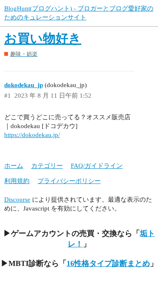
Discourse (17, 199)
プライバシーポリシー (69, 181)
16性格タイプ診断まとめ (108, 263)
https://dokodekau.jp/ (32, 134)
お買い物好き (42, 38)
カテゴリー (47, 165)
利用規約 (16, 181)
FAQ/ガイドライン (97, 165)
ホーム (13, 165)
